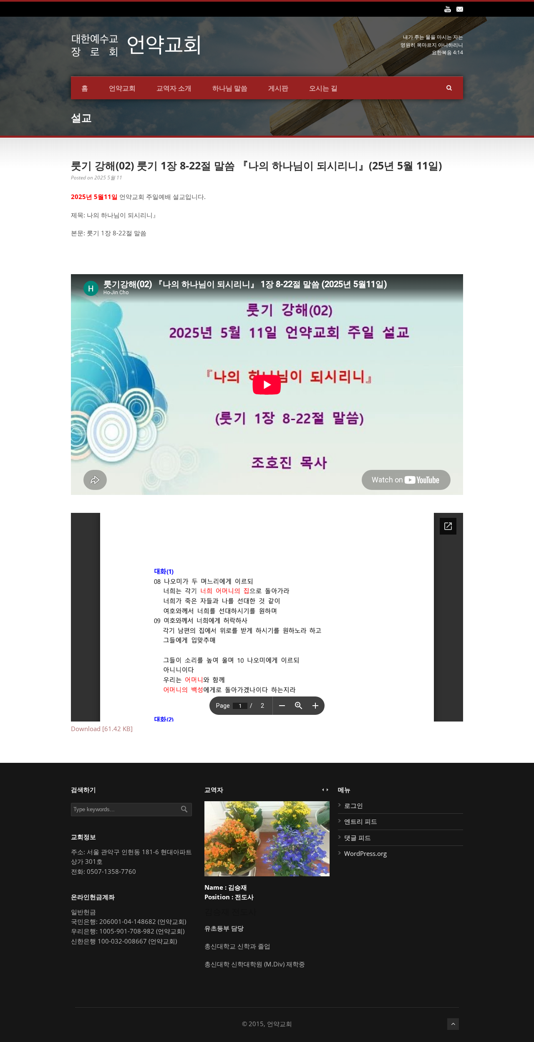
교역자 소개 (173, 88)
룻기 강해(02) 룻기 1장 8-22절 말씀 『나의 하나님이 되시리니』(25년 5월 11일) (256, 165)
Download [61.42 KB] (102, 728)
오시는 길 (323, 88)
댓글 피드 (357, 837)
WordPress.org (365, 853)
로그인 (353, 805)
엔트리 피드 (360, 821)
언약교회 (122, 88)
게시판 (278, 88)
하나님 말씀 (229, 88)
